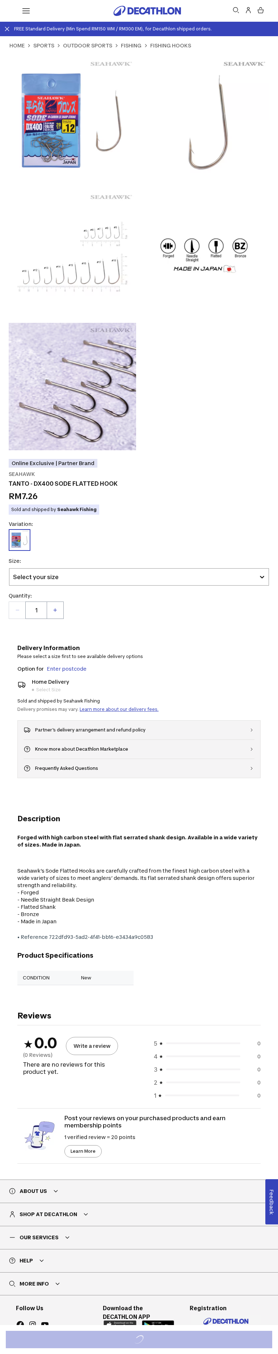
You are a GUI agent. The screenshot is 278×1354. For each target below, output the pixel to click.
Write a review (91, 1046)
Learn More (83, 1151)
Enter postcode (67, 669)
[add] (55, 610)
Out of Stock (143, 1340)
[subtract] (17, 610)
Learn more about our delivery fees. (119, 709)
